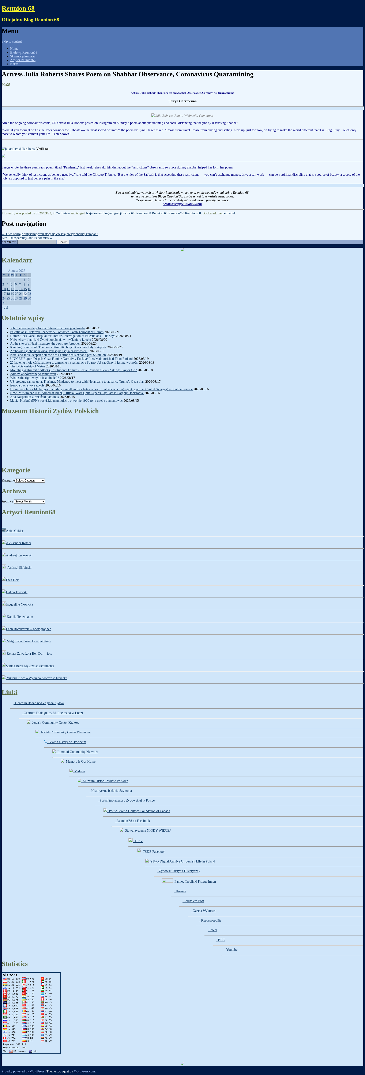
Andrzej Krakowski (19, 555)
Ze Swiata (63, 213)
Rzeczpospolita (210, 920)
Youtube (231, 949)
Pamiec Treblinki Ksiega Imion (194, 881)
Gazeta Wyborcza (203, 910)
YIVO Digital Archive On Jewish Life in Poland (182, 861)
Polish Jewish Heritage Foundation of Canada (138, 811)
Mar (6, 84)
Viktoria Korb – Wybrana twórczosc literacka (36, 678)
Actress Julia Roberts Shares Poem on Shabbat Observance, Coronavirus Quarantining (182, 92)
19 (12, 293)
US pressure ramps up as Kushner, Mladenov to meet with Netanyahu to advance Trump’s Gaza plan (77, 381)
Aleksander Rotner (18, 543)
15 (25, 289)
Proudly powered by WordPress (23, 1071)
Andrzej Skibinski (18, 567)
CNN (212, 930)
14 (21, 289)
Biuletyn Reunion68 (23, 52)
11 (8, 289)
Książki (15, 64)
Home (14, 48)
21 (21, 293)
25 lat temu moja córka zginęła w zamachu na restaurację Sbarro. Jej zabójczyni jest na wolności (74, 362)
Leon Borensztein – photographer (28, 629)
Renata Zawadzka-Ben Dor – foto (29, 653)
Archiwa (7, 501)
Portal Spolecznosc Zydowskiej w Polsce (126, 800)
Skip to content (12, 41)
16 (29, 289)
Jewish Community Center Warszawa (65, 732)
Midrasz (79, 771)
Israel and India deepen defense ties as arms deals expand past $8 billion (58, 355)
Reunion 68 (18, 8)
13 (16, 289)
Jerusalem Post (193, 901)
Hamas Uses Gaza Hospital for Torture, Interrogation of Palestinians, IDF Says (62, 336)
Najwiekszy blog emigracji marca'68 (110, 213)
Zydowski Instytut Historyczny (178, 871)
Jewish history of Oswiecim (66, 742)
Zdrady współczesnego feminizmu (33, 374)
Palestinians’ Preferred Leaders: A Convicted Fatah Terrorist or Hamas (57, 332)
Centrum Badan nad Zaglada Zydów (39, 703)
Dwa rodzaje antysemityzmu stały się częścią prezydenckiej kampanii (50, 234)
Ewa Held (12, 580)
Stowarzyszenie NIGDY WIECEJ (147, 830)
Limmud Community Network (77, 751)
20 (16, 293)
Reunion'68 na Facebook (132, 820)
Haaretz (180, 891)
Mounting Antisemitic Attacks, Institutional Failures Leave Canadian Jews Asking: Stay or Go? (73, 370)
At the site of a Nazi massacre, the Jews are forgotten (45, 343)
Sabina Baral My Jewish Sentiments (30, 666)
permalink (229, 213)
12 (12, 289)
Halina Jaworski (16, 592)
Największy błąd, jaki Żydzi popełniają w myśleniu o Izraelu (50, 339)
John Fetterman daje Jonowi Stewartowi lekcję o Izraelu (47, 328)
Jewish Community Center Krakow (54, 722)
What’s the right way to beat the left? (34, 377)
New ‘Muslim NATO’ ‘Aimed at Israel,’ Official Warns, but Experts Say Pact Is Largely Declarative (77, 393)
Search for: (9, 242)
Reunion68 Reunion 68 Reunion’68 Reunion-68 (168, 213)
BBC (220, 940)
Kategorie (8, 480)
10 (4, 289)
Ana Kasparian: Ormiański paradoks (34, 397)
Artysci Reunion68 (22, 60)
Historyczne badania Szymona (111, 790)
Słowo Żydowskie (22, 56)
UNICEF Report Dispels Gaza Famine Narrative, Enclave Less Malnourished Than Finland (71, 358)
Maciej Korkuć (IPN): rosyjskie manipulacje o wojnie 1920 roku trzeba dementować (66, 400)
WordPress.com (84, 1071)
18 (8, 293)
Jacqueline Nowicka (19, 604)
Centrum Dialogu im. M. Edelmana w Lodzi (52, 713)
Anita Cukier (14, 531)
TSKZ (138, 841)
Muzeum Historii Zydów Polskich (104, 781)
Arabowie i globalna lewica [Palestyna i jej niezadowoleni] (49, 351)
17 (4, 293)
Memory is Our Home (79, 761)
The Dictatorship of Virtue (27, 366)
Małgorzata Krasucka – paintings (28, 641)
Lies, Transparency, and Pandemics (27, 238)
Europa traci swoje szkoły (27, 385)
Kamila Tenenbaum (19, 616)
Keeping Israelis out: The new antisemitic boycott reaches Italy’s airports (58, 347)
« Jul (5, 307)
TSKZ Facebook (153, 851)
